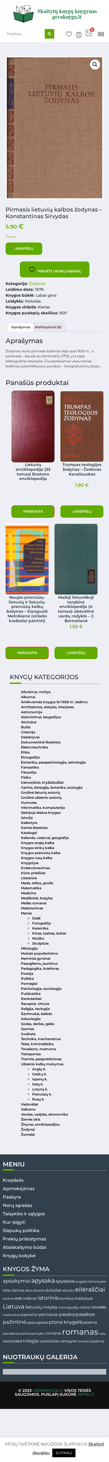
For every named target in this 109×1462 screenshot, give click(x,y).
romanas (80, 1332)
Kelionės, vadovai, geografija (45, 838)
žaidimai (97, 1341)
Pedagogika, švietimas (40, 968)
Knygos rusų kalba (36, 858)
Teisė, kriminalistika (37, 1044)
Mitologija (29, 948)
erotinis (8, 1299)
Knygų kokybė (19, 1255)
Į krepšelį (24, 248)
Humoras (29, 802)
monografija (68, 1307)
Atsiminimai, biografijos (41, 717)
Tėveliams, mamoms (38, 1049)
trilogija (31, 1341)
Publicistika (31, 994)
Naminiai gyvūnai (35, 958)
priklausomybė (32, 1333)
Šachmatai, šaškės (36, 1014)
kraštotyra (84, 1298)
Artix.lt (85, 1394)
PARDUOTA (33, 511)
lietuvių (33, 1307)
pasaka (67, 1314)
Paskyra (12, 1197)
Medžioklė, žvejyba (37, 898)
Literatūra (29, 878)
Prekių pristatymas (24, 1239)
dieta (28, 1290)
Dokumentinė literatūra (40, 742)
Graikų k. (39, 1074)
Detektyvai (30, 737)
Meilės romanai (33, 903)
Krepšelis (13, 1180)
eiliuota (68, 1290)
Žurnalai (28, 1134)
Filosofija (28, 772)
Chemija (28, 732)
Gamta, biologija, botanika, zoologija (51, 787)
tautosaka (12, 1341)
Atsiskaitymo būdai (24, 1247)
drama (38, 1290)
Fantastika (30, 767)
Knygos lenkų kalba (37, 848)
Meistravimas (32, 908)
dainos (18, 1290)
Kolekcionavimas (35, 868)
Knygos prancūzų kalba (40, 853)
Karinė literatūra (34, 828)
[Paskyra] (78, 35)
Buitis (25, 727)
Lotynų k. (40, 1089)
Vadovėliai (29, 1104)
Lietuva (13, 1306)
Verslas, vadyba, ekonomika (44, 1114)
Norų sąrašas (17, 1205)
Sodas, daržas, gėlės (37, 1024)
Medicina (28, 893)
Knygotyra (30, 863)
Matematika (31, 888)
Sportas (27, 1029)
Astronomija (31, 712)
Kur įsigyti (14, 1222)
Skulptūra (40, 943)
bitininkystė (97, 1281)
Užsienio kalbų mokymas (42, 1064)
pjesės (42, 1322)
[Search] (49, 34)
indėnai (30, 1298)
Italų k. (38, 1084)
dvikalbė (53, 1290)
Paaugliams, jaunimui (39, 963)
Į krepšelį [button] (82, 511)
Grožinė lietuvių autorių (40, 792)
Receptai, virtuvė (35, 1004)
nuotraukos (11, 1315)
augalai (81, 1281)
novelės (98, 1307)
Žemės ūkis (30, 1119)
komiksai (66, 1298)
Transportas (31, 1054)
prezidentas (11, 1333)
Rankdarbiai (31, 999)
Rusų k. (38, 1099)
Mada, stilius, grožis (37, 883)
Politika (27, 978)
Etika (25, 752)
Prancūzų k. (42, 1094)
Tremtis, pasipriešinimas (41, 1059)
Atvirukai (28, 722)
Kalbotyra (29, 823)
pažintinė (14, 1322)
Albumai (28, 697)
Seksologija (31, 1019)
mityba (50, 1307)
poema (90, 1322)
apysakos (65, 1281)
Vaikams (28, 1109)
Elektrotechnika (34, 747)
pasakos (85, 1314)
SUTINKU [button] (64, 1453)
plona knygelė (65, 1322)
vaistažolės (49, 1341)
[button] (100, 33)
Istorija (27, 818)
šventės (83, 1341)
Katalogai (29, 833)
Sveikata (28, 1034)
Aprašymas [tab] (20, 327)
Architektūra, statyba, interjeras (47, 707)
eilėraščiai (90, 1289)
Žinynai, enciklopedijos (40, 1124)
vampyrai (68, 1341)
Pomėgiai (29, 983)
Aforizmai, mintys (36, 692)
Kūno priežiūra (33, 873)
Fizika (26, 777)
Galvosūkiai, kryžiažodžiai (42, 782)
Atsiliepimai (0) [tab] (48, 327)
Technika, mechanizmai (41, 1039)
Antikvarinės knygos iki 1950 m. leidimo (54, 702)
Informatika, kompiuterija (43, 807)
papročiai (29, 1314)
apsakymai (16, 1281)
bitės (7, 1290)
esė (18, 1298)
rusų (102, 1333)
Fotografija (41, 923)
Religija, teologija (35, 1009)
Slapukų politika (21, 1230)
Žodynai (37, 283)
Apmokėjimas (19, 1188)
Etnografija (30, 757)
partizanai (48, 1314)
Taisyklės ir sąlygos (24, 1213)
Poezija (27, 973)
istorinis (48, 1298)
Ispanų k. (40, 1079)
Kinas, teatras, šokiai (49, 933)
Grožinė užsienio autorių (41, 797)
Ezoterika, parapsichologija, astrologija (53, 762)
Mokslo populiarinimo (39, 953)
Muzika (38, 938)
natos (85, 1307)
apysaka (43, 1280)
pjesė (31, 1323)
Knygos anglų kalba (37, 843)
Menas (26, 913)
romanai (53, 1333)
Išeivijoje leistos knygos (41, 812)
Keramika (40, 928)
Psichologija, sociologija (41, 988)
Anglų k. (39, 1069)
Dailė (36, 918)
